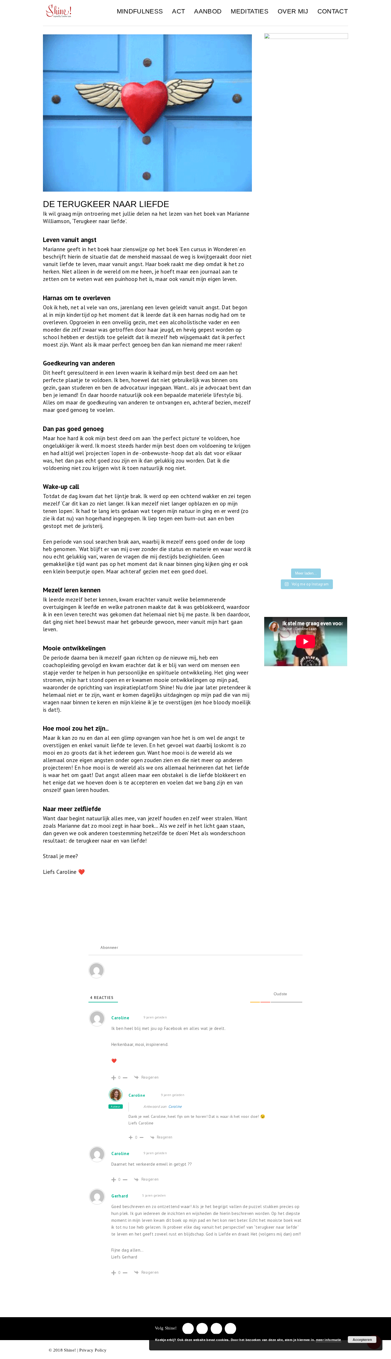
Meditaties (249, 11)
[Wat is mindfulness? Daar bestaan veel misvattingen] (277, 521)
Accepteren (362, 1339)
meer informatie (328, 1340)
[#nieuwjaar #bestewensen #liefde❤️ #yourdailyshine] (335, 504)
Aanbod (208, 11)
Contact (332, 11)
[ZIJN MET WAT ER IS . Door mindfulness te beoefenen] (306, 556)
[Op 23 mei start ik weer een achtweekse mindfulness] (335, 556)
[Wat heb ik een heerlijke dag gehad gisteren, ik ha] (306, 539)
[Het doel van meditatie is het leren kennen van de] (277, 556)
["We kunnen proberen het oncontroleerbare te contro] (277, 504)
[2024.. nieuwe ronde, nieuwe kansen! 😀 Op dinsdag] (306, 504)
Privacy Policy (92, 1350)
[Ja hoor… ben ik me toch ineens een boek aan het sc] (277, 486)
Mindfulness (140, 11)
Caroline (137, 1095)
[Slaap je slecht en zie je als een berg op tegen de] (306, 521)
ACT (178, 11)
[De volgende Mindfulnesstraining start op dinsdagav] (306, 486)
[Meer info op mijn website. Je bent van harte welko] (335, 486)
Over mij (293, 11)
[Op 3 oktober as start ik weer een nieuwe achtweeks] (335, 521)
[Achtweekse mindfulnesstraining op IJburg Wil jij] (277, 539)
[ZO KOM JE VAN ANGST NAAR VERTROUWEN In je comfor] (335, 539)
